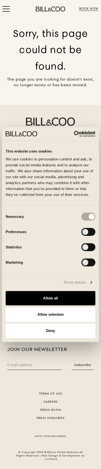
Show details (74, 282)
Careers (50, 402)
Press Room (50, 410)
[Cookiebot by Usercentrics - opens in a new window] (73, 134)
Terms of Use (50, 394)
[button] (6, 10)
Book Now (89, 8)
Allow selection (51, 314)
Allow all (50, 298)
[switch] (88, 232)
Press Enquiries (51, 418)
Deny (50, 331)
